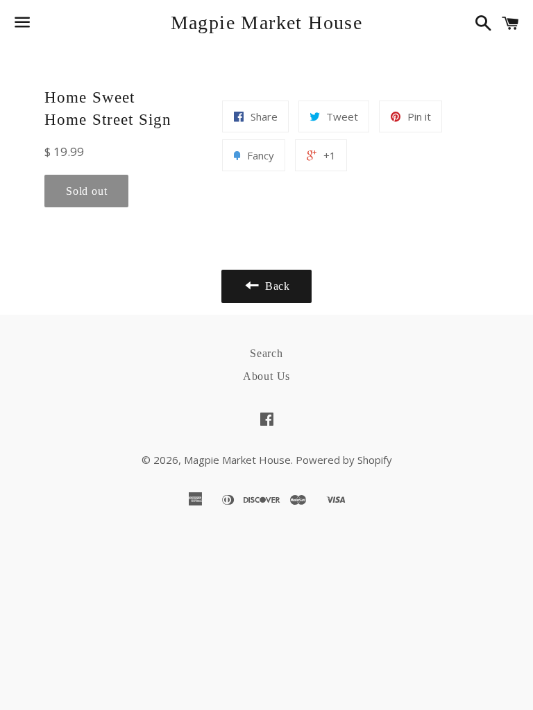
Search (266, 353)
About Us (266, 376)
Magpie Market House (267, 22)
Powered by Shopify (344, 460)
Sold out (86, 191)
